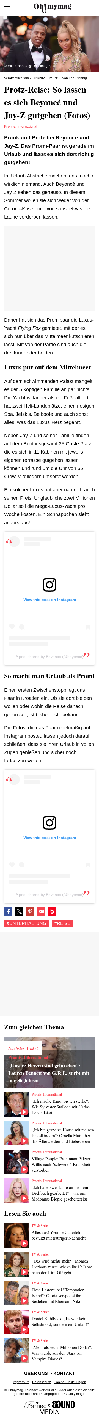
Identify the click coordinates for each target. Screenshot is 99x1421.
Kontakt (64, 1373)
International (27, 126)
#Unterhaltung (26, 923)
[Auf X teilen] (19, 911)
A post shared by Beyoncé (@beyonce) (50, 656)
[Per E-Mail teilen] (41, 911)
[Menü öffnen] (7, 8)
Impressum (21, 1382)
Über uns (36, 1373)
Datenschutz (41, 1382)
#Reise (62, 923)
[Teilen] (30, 911)
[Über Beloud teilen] (52, 911)
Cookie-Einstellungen (70, 1382)
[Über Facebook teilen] (8, 911)
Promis (9, 126)
